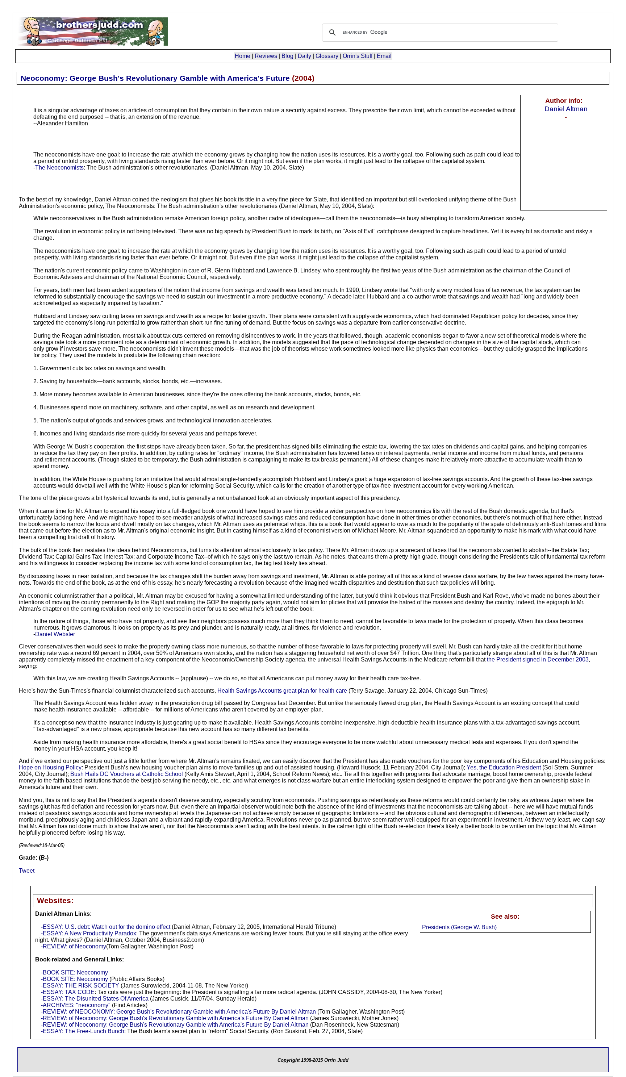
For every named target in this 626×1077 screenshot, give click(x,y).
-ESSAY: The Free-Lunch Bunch (82, 1031)
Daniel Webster (55, 634)
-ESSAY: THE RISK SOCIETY (80, 985)
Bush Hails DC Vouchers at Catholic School (126, 774)
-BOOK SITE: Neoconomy (74, 972)
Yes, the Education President (504, 767)
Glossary (327, 56)
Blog (287, 56)
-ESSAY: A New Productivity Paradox (88, 933)
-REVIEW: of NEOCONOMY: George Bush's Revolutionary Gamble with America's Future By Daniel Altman (178, 1012)
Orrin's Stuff (357, 56)
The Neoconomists (59, 167)
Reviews (266, 56)
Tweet (26, 871)
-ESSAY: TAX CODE (68, 992)
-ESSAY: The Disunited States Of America (95, 998)
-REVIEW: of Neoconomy (73, 946)
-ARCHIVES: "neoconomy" (75, 1005)
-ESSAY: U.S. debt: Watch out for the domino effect (105, 927)
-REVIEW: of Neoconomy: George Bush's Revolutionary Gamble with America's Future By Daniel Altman (175, 1018)
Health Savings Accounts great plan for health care (282, 691)
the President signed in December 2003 (538, 659)
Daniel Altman (566, 109)
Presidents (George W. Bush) (459, 927)
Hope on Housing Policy (50, 767)
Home (242, 56)
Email (384, 56)
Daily (304, 56)
